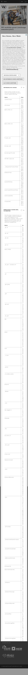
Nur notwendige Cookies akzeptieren (13, 79)
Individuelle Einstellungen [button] (10, 75)
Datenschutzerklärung (12, 69)
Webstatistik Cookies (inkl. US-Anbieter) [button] (11, 210)
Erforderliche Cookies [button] (10, 87)
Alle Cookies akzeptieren (9, 83)
